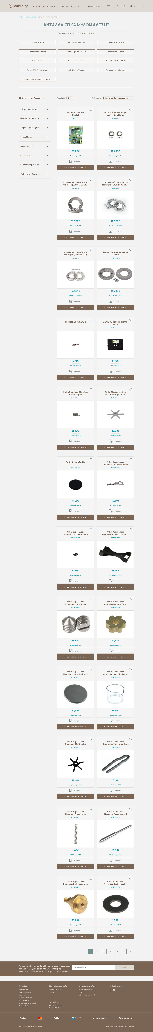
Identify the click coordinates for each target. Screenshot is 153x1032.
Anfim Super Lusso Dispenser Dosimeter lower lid (75, 533)
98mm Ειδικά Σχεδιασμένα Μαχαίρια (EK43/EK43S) (75, 253)
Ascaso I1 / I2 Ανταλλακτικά (37, 70)
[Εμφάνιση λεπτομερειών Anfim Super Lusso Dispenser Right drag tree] (75, 904)
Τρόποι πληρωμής (25, 992)
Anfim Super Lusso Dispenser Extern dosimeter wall (115, 533)
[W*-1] (75, 135)
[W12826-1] (75, 414)
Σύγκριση (77, 161)
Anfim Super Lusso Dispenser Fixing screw (76, 603)
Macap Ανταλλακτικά (116, 52)
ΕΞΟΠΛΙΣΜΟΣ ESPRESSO (44, 6)
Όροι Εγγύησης (24, 995)
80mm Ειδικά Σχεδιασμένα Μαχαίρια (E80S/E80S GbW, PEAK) (115, 183)
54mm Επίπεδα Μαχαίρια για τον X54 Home (115, 113)
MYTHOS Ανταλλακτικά (76, 70)
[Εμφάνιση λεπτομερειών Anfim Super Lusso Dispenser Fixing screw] (75, 624)
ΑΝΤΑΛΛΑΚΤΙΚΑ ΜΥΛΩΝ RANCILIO (37, 79)
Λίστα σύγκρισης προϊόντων (88, 995)
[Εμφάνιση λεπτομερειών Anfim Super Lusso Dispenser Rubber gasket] (115, 904)
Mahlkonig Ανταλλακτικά (76, 52)
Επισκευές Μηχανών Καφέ (27, 1003)
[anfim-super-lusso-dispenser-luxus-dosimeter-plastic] (115, 694)
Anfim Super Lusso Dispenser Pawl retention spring (115, 742)
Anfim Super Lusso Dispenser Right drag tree (75, 882)
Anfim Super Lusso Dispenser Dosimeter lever (115, 463)
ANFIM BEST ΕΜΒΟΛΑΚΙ (75, 322)
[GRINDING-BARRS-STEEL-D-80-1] (115, 275)
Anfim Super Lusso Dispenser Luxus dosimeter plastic (115, 672)
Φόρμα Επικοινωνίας (55, 989)
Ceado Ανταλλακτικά (116, 42)
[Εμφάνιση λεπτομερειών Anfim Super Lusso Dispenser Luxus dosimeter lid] (75, 694)
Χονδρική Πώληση (25, 1006)
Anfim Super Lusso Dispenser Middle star (75, 742)
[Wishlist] (91, 110)
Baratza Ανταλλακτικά (76, 42)
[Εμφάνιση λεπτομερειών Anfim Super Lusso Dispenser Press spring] (75, 834)
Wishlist (82, 992)
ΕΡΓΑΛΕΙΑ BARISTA (70, 6)
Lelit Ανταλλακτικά (37, 61)
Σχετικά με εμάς (24, 1000)
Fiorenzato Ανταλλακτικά (115, 70)
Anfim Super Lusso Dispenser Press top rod (115, 812)
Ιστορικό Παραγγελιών (86, 989)
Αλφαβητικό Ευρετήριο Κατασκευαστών (57, 1006)
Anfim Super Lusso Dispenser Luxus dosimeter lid (75, 672)
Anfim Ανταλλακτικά (37, 42)
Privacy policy (23, 989)
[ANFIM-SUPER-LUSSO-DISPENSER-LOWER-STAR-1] (115, 414)
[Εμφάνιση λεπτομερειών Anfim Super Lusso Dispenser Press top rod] (115, 834)
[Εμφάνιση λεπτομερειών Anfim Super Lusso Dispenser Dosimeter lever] (115, 484)
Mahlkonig (115, 118)
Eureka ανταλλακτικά (76, 61)
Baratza (75, 118)
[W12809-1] (75, 554)
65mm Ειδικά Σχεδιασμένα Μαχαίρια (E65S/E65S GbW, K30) (75, 183)
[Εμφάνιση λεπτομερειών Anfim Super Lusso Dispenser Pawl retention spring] (115, 764)
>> (130, 951)
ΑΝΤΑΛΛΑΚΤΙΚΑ (93, 6)
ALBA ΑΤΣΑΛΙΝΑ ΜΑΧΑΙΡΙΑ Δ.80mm (115, 253)
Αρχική (21, 17)
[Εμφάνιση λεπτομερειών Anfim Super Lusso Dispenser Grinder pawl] (115, 624)
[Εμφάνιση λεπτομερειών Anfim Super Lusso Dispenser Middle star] (75, 764)
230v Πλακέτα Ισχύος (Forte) (75, 113)
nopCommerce (119, 1026)
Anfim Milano (115, 258)
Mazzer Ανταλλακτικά (37, 52)
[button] (108, 6)
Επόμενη (124, 951)
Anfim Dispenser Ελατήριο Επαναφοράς (75, 393)
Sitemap (51, 992)
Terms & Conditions (25, 998)
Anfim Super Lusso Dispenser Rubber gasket (115, 882)
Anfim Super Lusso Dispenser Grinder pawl (115, 603)
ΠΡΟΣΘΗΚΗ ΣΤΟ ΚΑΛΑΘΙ (75, 168)
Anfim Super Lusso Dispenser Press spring (75, 812)
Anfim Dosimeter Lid (75, 462)
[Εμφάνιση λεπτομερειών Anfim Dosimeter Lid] (75, 484)
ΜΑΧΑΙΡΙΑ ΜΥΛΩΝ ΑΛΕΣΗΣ (115, 61)
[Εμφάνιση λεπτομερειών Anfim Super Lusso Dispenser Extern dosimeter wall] (115, 554)
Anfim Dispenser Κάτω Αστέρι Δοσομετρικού (115, 393)
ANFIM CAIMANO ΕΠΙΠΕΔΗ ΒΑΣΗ (115, 323)
